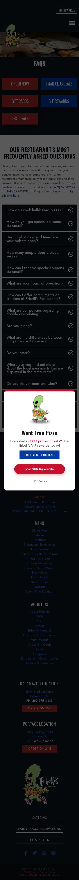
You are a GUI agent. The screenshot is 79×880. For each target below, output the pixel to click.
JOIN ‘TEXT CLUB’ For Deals (40, 454)
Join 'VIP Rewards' (39, 469)
